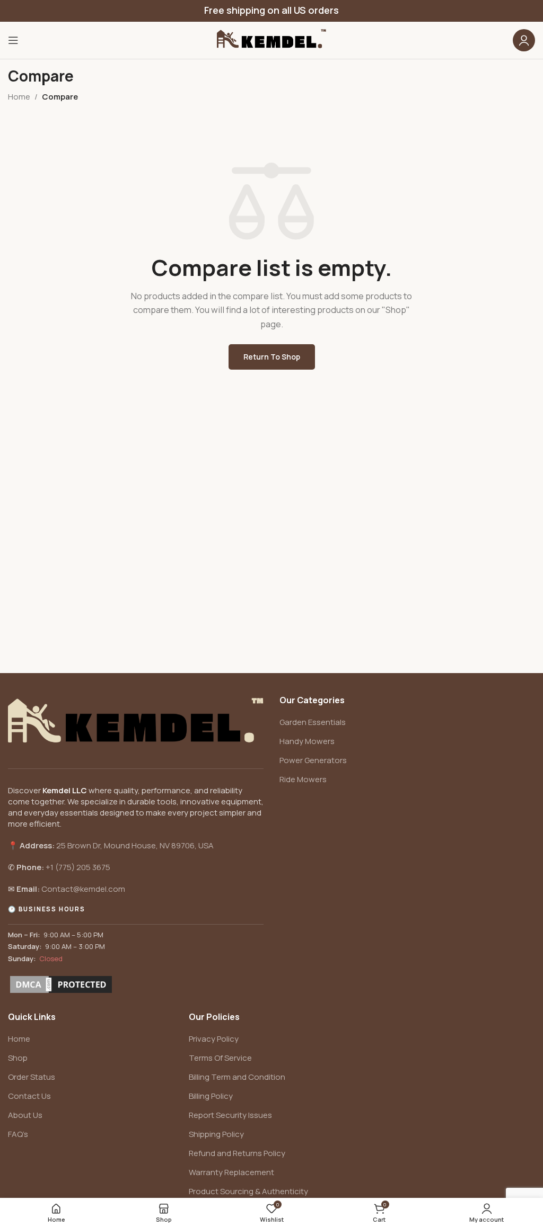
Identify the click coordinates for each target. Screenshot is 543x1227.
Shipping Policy (216, 1134)
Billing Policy (211, 1095)
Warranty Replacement (231, 1172)
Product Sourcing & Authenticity (248, 1191)
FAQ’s (18, 1134)
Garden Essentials (312, 722)
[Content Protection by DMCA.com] (61, 984)
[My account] (523, 40)
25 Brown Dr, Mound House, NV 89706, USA (135, 845)
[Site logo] (271, 39)
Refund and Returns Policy (237, 1153)
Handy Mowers (307, 741)
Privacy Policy (214, 1038)
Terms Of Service (220, 1057)
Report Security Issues (230, 1115)
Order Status (31, 1076)
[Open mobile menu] (13, 40)
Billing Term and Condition (237, 1076)
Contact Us (29, 1095)
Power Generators (313, 760)
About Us (25, 1115)
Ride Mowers (303, 779)
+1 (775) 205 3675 (78, 867)
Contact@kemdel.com (83, 888)
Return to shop (271, 357)
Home (19, 96)
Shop (18, 1057)
